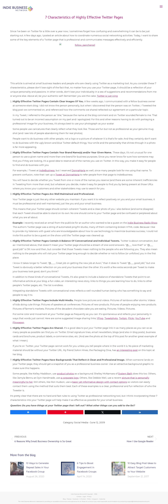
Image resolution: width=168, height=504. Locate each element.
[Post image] (17, 468)
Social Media (81, 422)
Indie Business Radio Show (142, 223)
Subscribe (102, 499)
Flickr (131, 318)
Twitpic (123, 318)
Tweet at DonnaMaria (67, 174)
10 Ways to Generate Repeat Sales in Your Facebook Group (37, 467)
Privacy (89, 496)
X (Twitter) (83, 499)
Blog (64, 499)
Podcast (69, 499)
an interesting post (127, 350)
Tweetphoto (111, 318)
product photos (65, 373)
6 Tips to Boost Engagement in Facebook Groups (86, 467)
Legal (84, 496)
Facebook (75, 499)
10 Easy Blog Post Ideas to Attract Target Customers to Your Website (142, 467)
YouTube (140, 318)
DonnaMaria (78, 170)
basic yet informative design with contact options (99, 382)
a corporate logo (70, 378)
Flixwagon (18, 322)
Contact (79, 496)
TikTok (89, 499)
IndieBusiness (47, 170)
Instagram (95, 499)
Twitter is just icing (107, 96)
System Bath (125, 373)
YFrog (100, 318)
